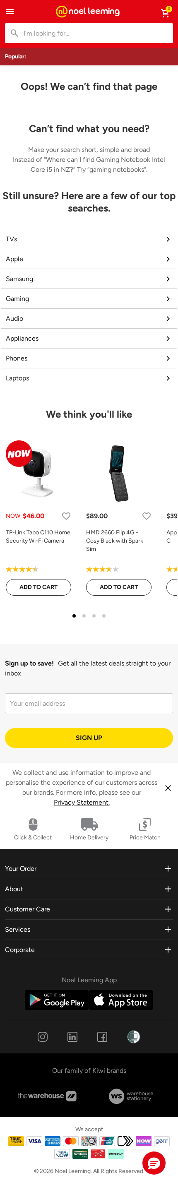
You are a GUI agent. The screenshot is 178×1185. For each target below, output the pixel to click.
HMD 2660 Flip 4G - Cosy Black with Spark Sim (114, 541)
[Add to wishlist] (66, 516)
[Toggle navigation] (10, 12)
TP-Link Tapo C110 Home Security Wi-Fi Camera (38, 536)
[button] (154, 1163)
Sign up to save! (29, 663)
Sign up (89, 738)
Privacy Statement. (82, 802)
